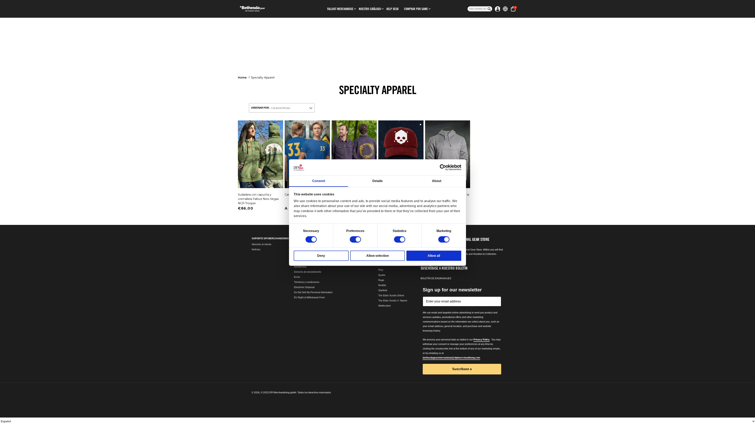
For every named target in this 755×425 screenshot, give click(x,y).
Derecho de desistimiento (307, 272)
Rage (381, 280)
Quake (381, 275)
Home (242, 77)
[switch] (355, 239)
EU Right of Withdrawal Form (309, 297)
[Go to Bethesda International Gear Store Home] (268, 8)
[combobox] (477, 8)
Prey (380, 270)
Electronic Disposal (304, 287)
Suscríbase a (462, 369)
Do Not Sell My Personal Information (313, 292)
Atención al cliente (261, 244)
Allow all (434, 255)
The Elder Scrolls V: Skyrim (392, 300)
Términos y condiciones (306, 282)
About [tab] (436, 181)
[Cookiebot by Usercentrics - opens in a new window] (444, 167)
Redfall (382, 285)
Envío (297, 277)
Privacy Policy (481, 339)
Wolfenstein (384, 305)
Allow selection (377, 255)
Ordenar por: (260, 107)
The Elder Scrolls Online (391, 295)
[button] (340, 9)
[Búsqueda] (489, 8)
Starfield (382, 290)
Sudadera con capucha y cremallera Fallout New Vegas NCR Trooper (258, 199)
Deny (321, 255)
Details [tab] (377, 181)
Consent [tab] (318, 181)
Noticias (256, 249)
